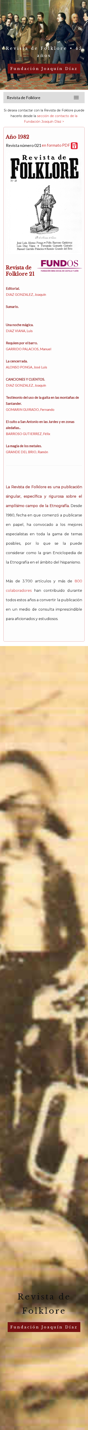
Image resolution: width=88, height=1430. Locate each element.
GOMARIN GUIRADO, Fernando (30, 409)
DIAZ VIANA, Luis (19, 331)
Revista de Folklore (23, 97)
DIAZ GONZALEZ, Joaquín (26, 294)
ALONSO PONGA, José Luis (26, 367)
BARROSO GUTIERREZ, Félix (28, 434)
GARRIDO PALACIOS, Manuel (28, 349)
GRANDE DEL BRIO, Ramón (27, 452)
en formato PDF (56, 145)
